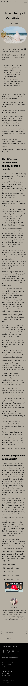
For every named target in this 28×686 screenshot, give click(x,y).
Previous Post (10, 632)
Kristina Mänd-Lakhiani (8, 2)
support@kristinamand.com (10, 657)
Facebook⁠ (17, 572)
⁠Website (17, 579)
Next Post (8, 638)
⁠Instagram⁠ (17, 568)
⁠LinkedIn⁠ (17, 575)
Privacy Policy (6, 673)
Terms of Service (7, 671)
